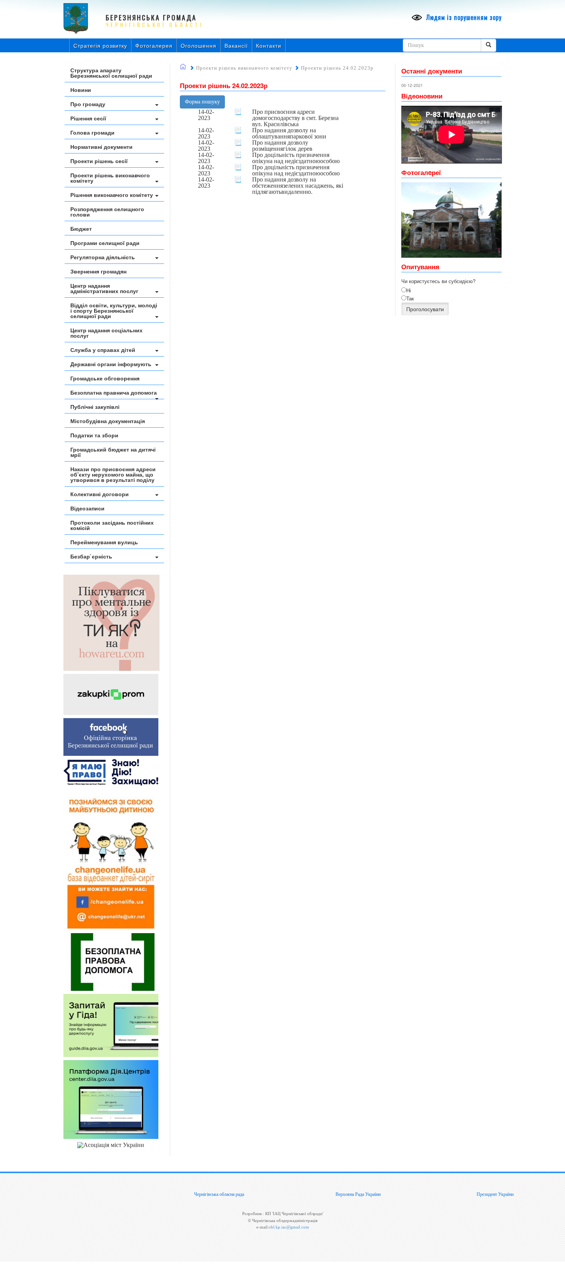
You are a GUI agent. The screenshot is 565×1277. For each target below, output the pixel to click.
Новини (80, 89)
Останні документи (431, 70)
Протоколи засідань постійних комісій (112, 525)
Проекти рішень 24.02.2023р (337, 68)
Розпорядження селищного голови (107, 211)
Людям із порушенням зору (463, 17)
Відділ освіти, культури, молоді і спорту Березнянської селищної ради (113, 310)
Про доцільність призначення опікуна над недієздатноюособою (296, 158)
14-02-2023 (206, 115)
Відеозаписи (87, 508)
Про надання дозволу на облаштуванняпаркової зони (289, 133)
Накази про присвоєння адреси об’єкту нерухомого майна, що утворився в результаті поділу (113, 474)
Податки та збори (94, 435)
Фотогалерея (154, 45)
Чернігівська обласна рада (219, 1194)
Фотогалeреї (421, 172)
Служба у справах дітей (102, 349)
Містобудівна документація (107, 421)
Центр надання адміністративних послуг (104, 288)
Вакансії (236, 45)
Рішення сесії (88, 118)
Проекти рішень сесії (99, 161)
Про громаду (87, 104)
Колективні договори (99, 494)
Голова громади (92, 132)
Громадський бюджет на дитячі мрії (113, 451)
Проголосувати (425, 309)
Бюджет (81, 228)
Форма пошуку (202, 102)
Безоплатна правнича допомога (113, 392)
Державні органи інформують (110, 364)
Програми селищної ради (105, 243)
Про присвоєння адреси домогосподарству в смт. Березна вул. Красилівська (295, 118)
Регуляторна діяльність (102, 257)
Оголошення (198, 45)
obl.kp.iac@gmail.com (289, 1227)
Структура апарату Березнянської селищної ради (111, 72)
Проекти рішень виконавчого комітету (110, 177)
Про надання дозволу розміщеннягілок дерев (282, 146)
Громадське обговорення (105, 378)
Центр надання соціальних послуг (106, 332)
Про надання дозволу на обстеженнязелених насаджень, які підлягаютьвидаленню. (297, 186)
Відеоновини (421, 95)
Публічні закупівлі (95, 406)
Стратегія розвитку (100, 45)
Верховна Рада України (358, 1194)
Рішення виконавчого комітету (111, 194)
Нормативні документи (101, 146)
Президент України (495, 1194)
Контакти (268, 45)
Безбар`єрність (91, 556)
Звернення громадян (98, 271)
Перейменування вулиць (104, 542)
